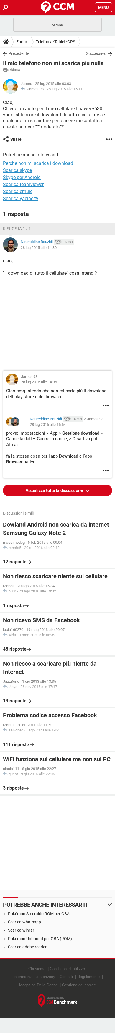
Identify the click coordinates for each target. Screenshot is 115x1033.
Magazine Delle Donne (38, 985)
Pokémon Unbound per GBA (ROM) (40, 938)
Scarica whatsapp (24, 922)
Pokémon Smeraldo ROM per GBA (39, 913)
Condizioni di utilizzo (67, 969)
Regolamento (88, 977)
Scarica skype (17, 170)
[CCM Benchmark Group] (57, 1001)
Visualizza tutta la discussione (55, 490)
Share (16, 139)
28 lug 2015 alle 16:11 (65, 89)
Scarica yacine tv (20, 198)
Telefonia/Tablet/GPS (55, 41)
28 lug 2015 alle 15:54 (48, 424)
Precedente (19, 53)
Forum (22, 41)
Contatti (66, 977)
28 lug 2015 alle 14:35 (39, 382)
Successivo (96, 53)
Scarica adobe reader (27, 947)
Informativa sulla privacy (34, 977)
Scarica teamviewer (23, 184)
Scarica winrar (21, 930)
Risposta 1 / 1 (17, 228)
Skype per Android (22, 177)
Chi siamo (36, 969)
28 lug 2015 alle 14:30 (39, 247)
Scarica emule (17, 191)
